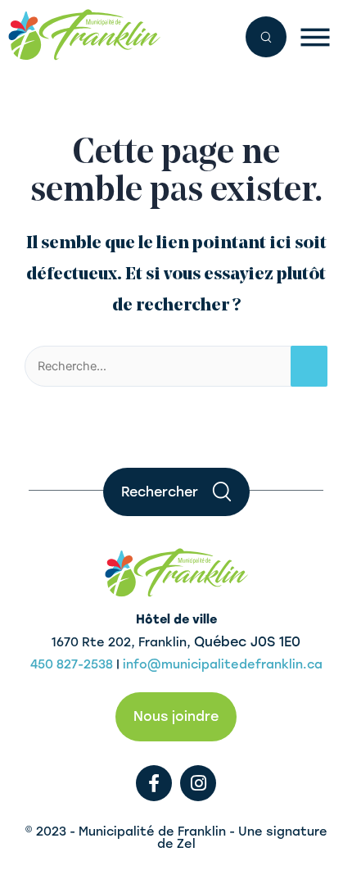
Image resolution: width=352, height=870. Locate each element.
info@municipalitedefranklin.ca (223, 664)
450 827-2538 (71, 664)
